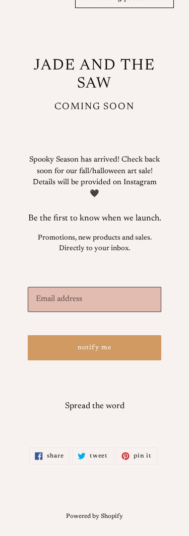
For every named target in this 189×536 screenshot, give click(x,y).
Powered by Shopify (94, 516)
